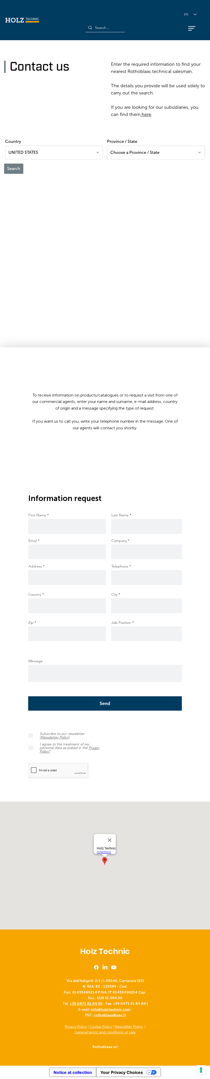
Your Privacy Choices (121, 1072)
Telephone (119, 566)
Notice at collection (73, 1072)
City (114, 594)
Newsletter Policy (129, 1026)
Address (35, 566)
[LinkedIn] (105, 967)
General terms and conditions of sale (105, 1032)
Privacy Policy (76, 1026)
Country (34, 594)
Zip (31, 622)
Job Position (121, 622)
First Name (37, 515)
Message (35, 661)
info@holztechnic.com (110, 1009)
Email (32, 540)
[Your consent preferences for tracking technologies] (201, 1070)
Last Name (120, 515)
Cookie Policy (101, 1026)
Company (119, 540)
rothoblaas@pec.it (110, 1015)
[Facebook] (96, 967)
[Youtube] (114, 967)
